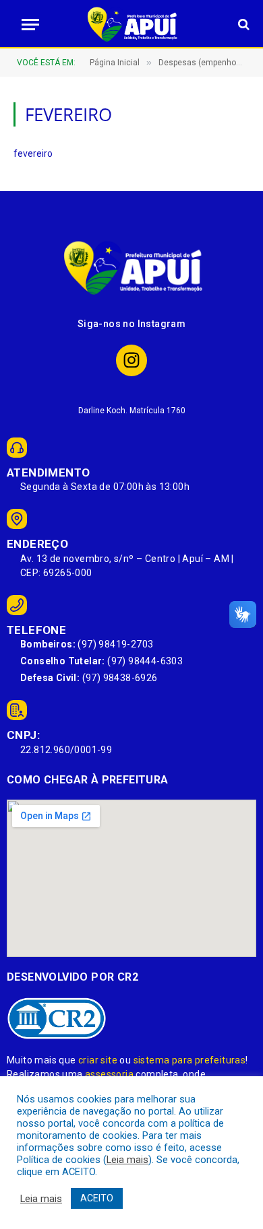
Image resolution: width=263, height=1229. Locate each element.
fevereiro (33, 153)
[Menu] (26, 24)
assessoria (109, 1074)
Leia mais (127, 1160)
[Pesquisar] (242, 24)
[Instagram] (132, 360)
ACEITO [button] (96, 1198)
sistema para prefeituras (190, 1060)
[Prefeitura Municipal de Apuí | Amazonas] (131, 24)
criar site (97, 1060)
